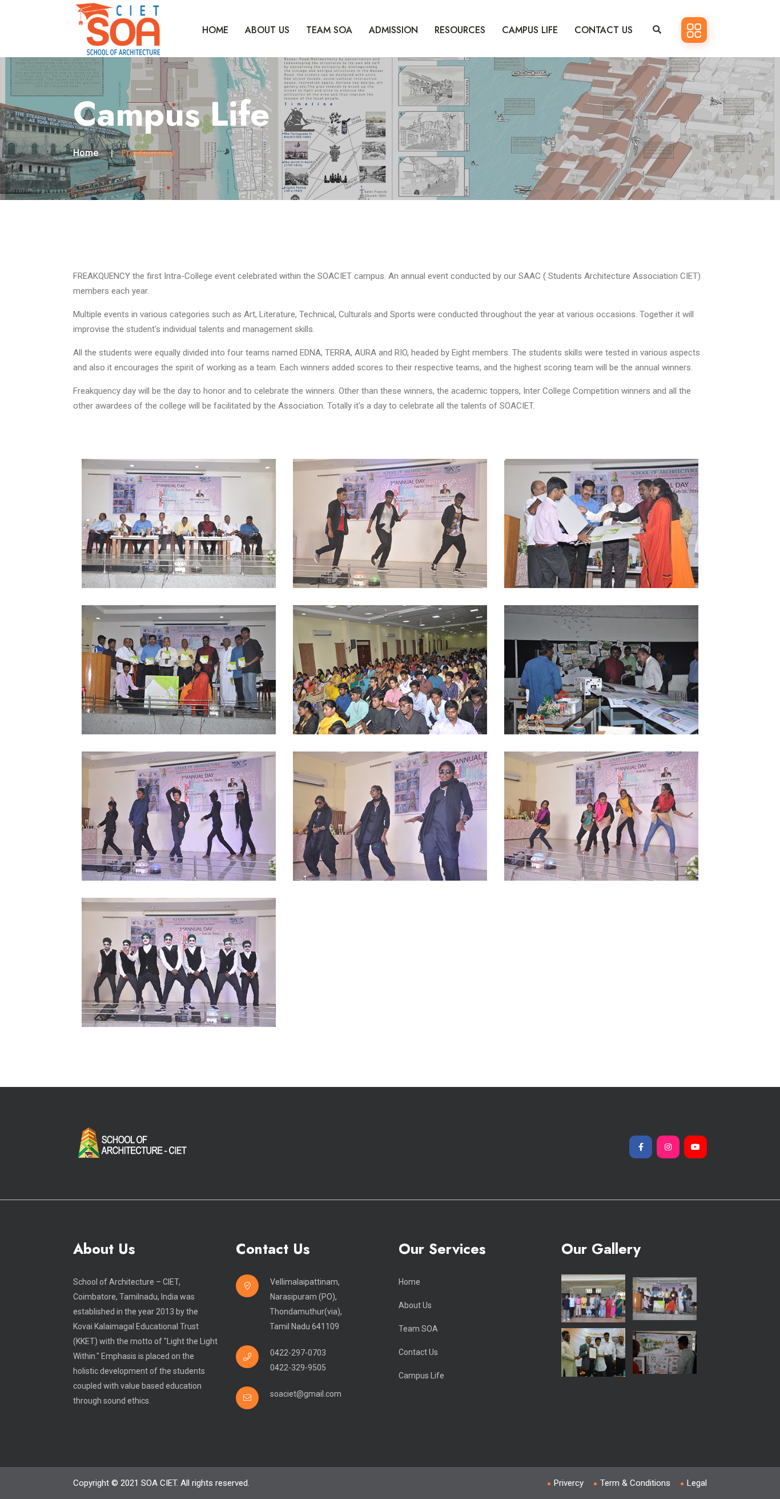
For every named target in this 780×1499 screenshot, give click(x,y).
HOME (215, 30)
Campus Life (421, 1375)
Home (85, 152)
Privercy (569, 1483)
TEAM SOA (329, 30)
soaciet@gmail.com (305, 1393)
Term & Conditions (635, 1483)
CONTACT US (603, 30)
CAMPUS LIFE (530, 30)
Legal (697, 1483)
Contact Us (418, 1352)
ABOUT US (267, 30)
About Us (415, 1305)
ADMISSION (393, 30)
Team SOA (418, 1328)
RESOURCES (460, 30)
